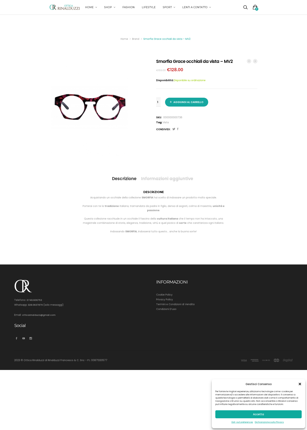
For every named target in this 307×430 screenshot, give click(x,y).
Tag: (159, 122)
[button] (300, 384)
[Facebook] (16, 338)
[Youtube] (23, 338)
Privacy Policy (164, 299)
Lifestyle (149, 7)
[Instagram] (30, 338)
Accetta (258, 414)
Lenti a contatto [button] (195, 7)
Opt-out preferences (242, 422)
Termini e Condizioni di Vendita (175, 304)
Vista (166, 122)
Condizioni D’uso (166, 309)
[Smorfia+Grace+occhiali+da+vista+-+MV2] (173, 129)
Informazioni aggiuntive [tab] (167, 179)
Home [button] (89, 7)
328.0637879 (35, 305)
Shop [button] (108, 7)
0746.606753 (34, 300)
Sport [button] (167, 7)
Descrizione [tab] (124, 179)
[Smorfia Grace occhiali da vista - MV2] (177, 129)
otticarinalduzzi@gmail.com (38, 315)
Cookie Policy (164, 294)
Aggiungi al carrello (188, 102)
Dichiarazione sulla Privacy (269, 422)
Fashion (128, 7)
